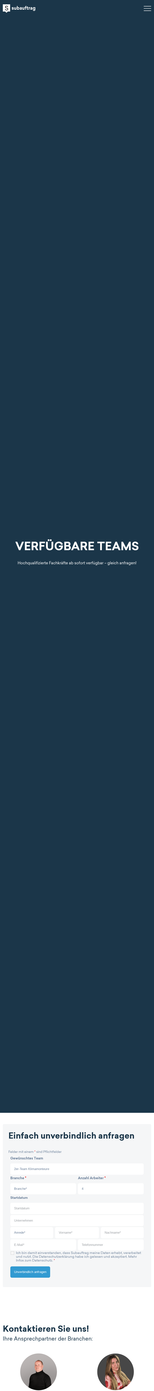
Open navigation (147, 8)
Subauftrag (19, 8)
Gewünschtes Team (26, 1158)
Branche (18, 1178)
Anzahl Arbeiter (92, 1178)
